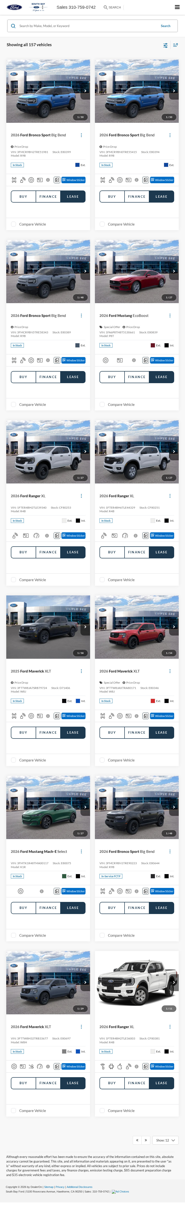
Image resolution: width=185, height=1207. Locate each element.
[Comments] (57, 180)
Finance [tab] (48, 196)
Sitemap (48, 1186)
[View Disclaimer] (48, 180)
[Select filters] (166, 45)
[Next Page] (145, 1140)
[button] (85, 91)
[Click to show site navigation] (177, 7)
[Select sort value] (174, 45)
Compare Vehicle (32, 224)
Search (165, 26)
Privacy (60, 1186)
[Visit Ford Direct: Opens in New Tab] (121, 1191)
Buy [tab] (23, 196)
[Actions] (81, 135)
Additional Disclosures (79, 1186)
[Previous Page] (137, 1140)
